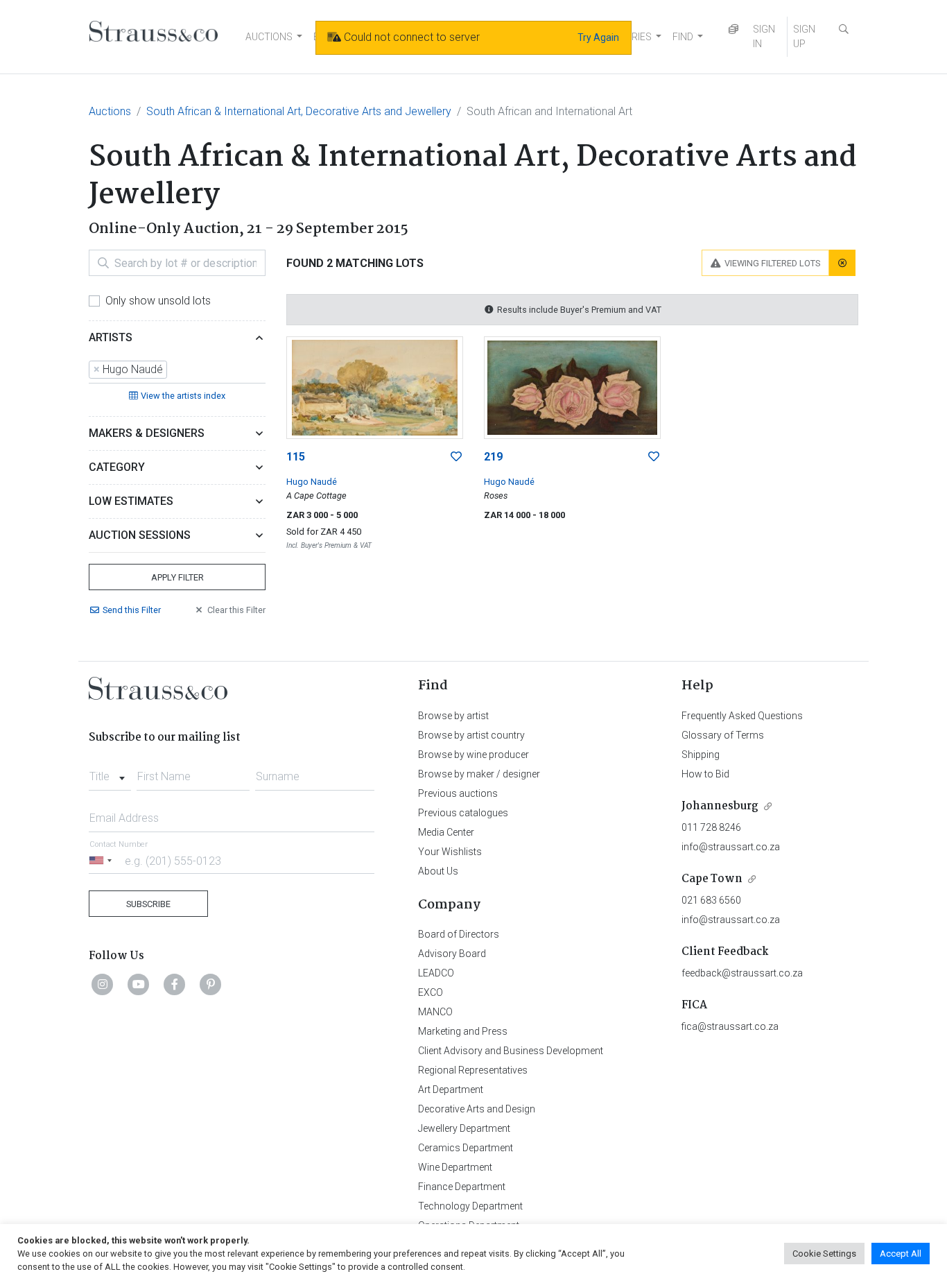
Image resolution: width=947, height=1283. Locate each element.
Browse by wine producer (473, 754)
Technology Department (470, 1206)
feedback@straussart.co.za (742, 973)
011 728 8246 (711, 827)
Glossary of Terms (722, 735)
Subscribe (148, 904)
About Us (438, 871)
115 (295, 456)
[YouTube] (139, 984)
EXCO (430, 992)
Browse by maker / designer (479, 774)
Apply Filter (177, 577)
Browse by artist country (471, 735)
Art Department (450, 1089)
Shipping (700, 754)
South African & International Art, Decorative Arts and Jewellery (298, 111)
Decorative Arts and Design (476, 1108)
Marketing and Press (462, 1031)
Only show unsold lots (158, 300)
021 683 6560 (711, 900)
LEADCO (436, 973)
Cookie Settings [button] (824, 1253)
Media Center (446, 832)
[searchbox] (175, 369)
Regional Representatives (473, 1070)
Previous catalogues (463, 812)
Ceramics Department (465, 1147)
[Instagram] (102, 984)
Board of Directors (458, 934)
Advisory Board (452, 953)
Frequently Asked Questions (742, 715)
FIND (682, 36)
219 (493, 456)
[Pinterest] (211, 984)
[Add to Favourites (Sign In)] (456, 457)
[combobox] (177, 370)
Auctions (110, 111)
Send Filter (132, 610)
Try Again (598, 37)
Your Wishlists (450, 851)
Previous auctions (458, 793)
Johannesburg (719, 806)
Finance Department (461, 1186)
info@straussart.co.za (730, 846)
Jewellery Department (464, 1128)
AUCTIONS (269, 36)
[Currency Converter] (733, 29)
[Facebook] (175, 984)
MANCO (435, 1011)
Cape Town (711, 879)
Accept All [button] (900, 1253)
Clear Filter (236, 610)
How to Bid (705, 774)
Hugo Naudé (311, 481)
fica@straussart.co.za (730, 1026)
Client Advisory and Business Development (510, 1050)
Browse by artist (453, 715)
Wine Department (455, 1167)
